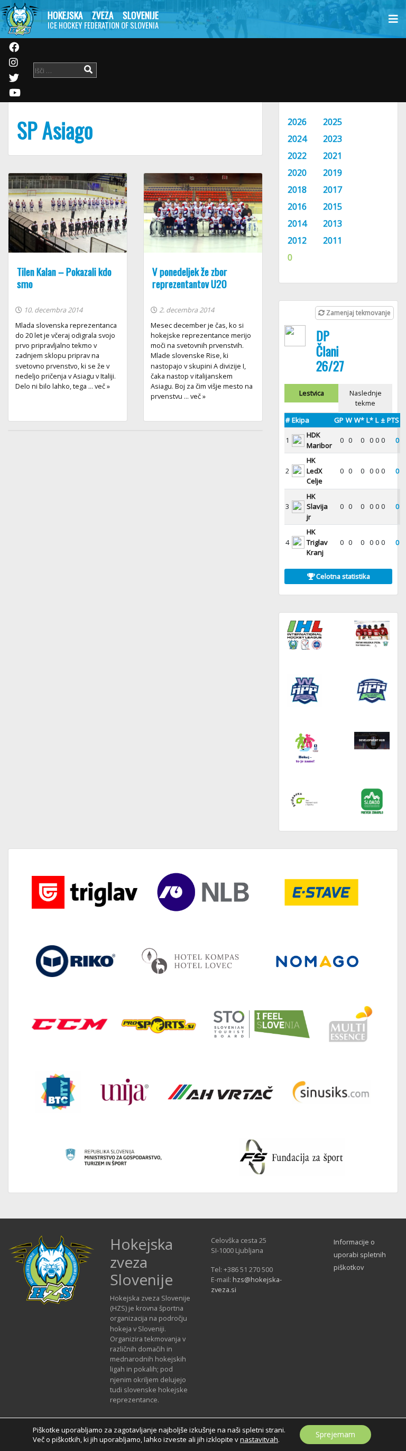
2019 (332, 172)
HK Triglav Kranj (317, 542)
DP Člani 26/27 (330, 350)
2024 (297, 139)
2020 (297, 172)
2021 (332, 156)
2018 (297, 189)
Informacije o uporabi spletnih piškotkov (360, 1254)
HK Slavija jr (317, 506)
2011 (332, 240)
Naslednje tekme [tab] (365, 398)
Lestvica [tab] (311, 393)
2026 (297, 122)
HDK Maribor (319, 440)
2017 (332, 189)
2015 (332, 206)
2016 (297, 206)
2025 (332, 122)
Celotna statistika (342, 576)
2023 (332, 139)
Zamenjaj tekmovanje (358, 312)
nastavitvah (259, 1439)
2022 (297, 156)
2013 (332, 223)
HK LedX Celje (314, 470)
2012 (297, 240)
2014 (297, 223)
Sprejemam (335, 1434)
